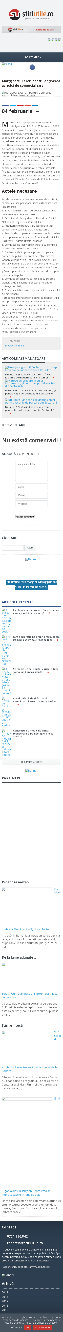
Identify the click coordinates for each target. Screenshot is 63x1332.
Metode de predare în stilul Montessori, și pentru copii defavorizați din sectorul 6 (30, 392)
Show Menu (33, 57)
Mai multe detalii (42, 1327)
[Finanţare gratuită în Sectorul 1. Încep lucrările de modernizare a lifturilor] (32, 367)
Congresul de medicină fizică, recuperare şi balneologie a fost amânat (33, 733)
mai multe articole (31, 761)
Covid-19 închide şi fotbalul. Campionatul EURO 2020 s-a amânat (35, 700)
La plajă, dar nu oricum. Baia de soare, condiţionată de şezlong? (36, 611)
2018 (5, 1297)
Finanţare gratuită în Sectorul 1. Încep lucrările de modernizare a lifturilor (28, 376)
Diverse (9, 345)
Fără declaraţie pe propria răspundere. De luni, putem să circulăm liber (36, 638)
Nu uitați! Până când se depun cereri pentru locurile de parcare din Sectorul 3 (29, 408)
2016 (5, 1305)
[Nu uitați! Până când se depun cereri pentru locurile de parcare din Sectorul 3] (32, 400)
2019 (5, 1292)
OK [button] (27, 1327)
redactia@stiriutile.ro (25, 1243)
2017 (5, 1301)
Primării (19, 345)
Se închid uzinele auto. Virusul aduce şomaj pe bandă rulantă (35, 670)
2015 (5, 1310)
